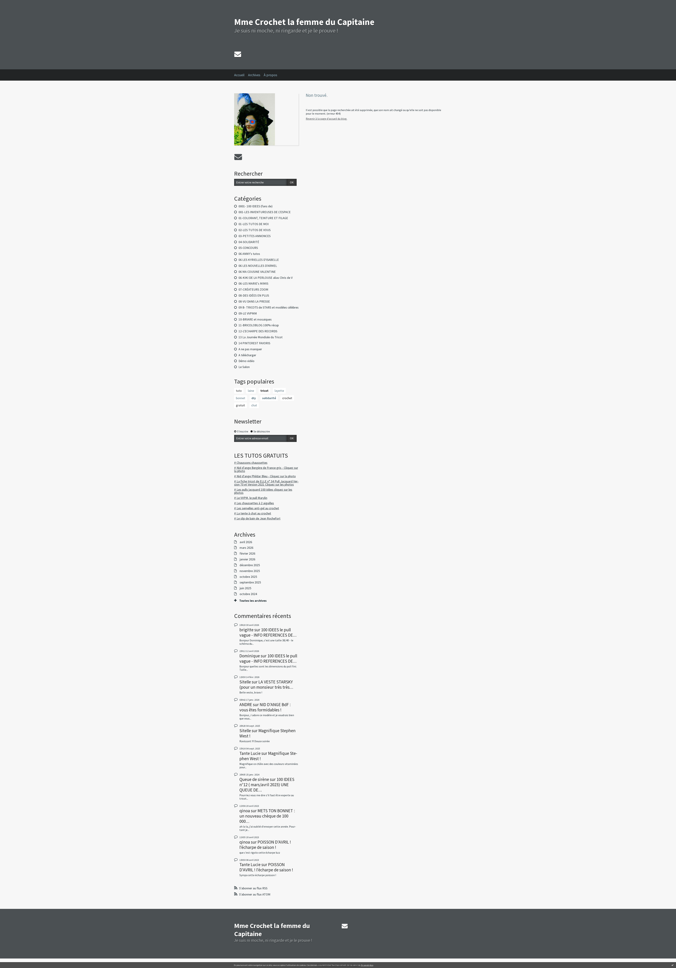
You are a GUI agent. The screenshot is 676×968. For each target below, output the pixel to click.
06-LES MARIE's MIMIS (253, 283)
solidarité (269, 398)
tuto (239, 391)
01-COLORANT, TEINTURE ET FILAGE (263, 218)
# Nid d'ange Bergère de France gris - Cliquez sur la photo (266, 469)
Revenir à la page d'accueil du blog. (326, 118)
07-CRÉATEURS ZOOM (253, 289)
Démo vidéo (246, 361)
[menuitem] (241, 75)
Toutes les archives (253, 601)
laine (251, 391)
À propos (270, 75)
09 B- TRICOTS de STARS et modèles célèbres (269, 307)
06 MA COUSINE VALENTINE (257, 272)
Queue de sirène (254, 779)
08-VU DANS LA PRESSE (254, 301)
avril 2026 (246, 542)
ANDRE (245, 704)
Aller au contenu (11, 3)
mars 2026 (246, 548)
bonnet (240, 398)
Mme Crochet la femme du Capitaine (304, 21)
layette (279, 391)
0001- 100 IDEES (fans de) (256, 206)
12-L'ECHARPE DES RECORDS (258, 331)
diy (253, 398)
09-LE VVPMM (248, 313)
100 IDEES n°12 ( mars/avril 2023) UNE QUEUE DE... (266, 785)
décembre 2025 (250, 565)
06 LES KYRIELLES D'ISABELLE (259, 260)
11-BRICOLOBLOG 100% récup (259, 325)
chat (254, 405)
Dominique (249, 656)
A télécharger (247, 355)
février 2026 (247, 553)
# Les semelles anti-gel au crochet (256, 508)
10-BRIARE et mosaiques (255, 319)
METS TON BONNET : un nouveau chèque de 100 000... (267, 816)
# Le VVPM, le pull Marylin (250, 498)
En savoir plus (367, 965)
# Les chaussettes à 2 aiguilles (254, 503)
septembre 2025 (250, 582)
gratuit (240, 405)
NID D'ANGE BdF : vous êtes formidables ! (265, 707)
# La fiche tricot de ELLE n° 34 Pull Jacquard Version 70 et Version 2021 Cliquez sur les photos (266, 482)
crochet (287, 398)
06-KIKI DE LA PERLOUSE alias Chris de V (266, 278)
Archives (254, 75)
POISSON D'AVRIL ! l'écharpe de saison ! (265, 844)
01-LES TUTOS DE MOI (254, 224)
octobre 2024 (248, 594)
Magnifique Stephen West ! (267, 733)
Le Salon (244, 367)
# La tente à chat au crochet (252, 513)
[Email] (237, 54)
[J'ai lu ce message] (672, 965)
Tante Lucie (250, 753)
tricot (264, 391)
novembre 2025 (250, 571)
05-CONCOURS (248, 248)
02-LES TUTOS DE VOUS (255, 230)
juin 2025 (245, 588)
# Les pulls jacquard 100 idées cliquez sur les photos (263, 491)
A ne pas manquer (250, 349)
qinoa (244, 810)
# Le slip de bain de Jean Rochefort (257, 518)
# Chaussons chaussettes (250, 463)
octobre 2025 (248, 577)
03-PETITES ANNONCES (255, 236)
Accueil (239, 75)
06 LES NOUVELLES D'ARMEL (258, 266)
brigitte (246, 630)
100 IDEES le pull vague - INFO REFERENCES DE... (268, 632)
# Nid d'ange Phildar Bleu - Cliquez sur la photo (265, 476)
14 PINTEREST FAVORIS (254, 343)
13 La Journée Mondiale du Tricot (261, 337)
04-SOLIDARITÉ (249, 242)
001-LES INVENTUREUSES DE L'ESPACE (265, 212)
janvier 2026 (247, 559)
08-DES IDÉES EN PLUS (254, 295)
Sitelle (245, 682)
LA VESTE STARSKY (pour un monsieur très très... (266, 684)
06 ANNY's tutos (249, 254)
